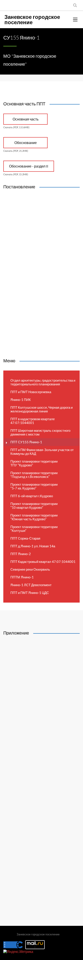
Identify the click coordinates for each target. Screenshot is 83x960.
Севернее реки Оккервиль (30, 569)
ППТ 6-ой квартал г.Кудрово (31, 496)
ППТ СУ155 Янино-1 (26, 442)
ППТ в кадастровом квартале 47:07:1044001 (32, 421)
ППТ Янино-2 (20, 554)
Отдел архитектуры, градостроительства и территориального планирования (42, 382)
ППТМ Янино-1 (22, 577)
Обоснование (25, 142)
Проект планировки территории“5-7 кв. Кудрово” (34, 486)
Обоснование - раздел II (28, 166)
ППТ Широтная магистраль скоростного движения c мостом (40, 432)
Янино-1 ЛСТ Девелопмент (31, 585)
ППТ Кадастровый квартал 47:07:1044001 (42, 562)
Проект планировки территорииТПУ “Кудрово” (34, 463)
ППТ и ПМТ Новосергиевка (30, 392)
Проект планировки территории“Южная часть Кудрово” (34, 517)
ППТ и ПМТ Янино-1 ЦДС (29, 593)
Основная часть (26, 119)
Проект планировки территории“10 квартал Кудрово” (34, 505)
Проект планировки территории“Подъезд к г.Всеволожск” (34, 475)
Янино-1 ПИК (20, 400)
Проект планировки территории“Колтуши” (34, 528)
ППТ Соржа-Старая (25, 538)
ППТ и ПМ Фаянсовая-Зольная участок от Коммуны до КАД (42, 451)
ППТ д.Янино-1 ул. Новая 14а (32, 546)
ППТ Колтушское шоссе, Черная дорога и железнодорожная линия (41, 409)
